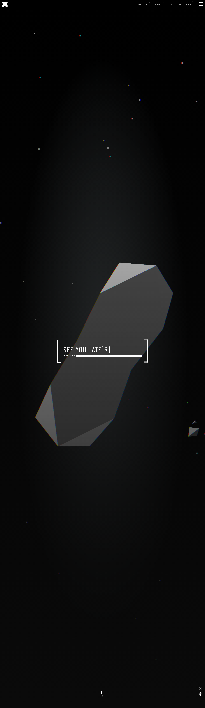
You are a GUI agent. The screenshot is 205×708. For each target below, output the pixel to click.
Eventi (170, 4)
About (148, 4)
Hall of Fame (159, 4)
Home (139, 4)
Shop (179, 4)
